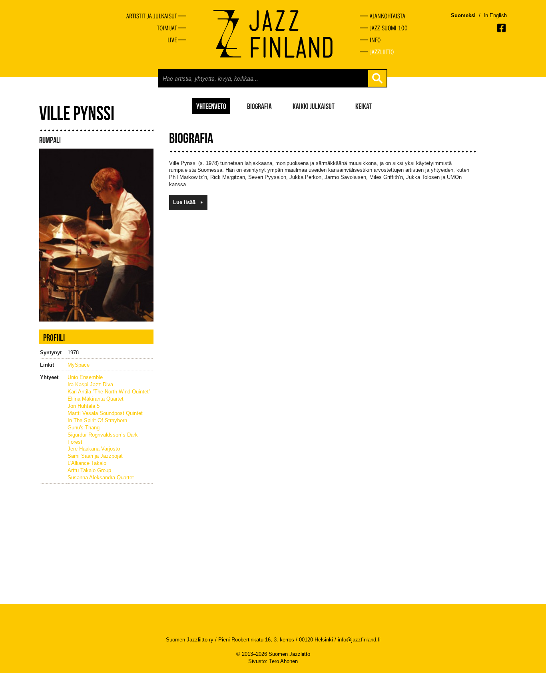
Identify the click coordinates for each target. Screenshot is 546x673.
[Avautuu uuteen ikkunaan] (502, 28)
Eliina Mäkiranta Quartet (96, 399)
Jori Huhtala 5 (84, 406)
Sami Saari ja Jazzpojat (95, 456)
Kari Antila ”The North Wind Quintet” (109, 392)
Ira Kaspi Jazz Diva (90, 384)
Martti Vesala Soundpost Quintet (105, 413)
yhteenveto (211, 106)
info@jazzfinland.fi (359, 640)
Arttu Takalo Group (89, 470)
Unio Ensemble (85, 377)
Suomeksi (463, 15)
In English (495, 15)
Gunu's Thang (84, 428)
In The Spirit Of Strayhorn (97, 420)
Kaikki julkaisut (314, 106)
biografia (259, 106)
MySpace (79, 365)
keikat (363, 106)
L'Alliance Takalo (87, 463)
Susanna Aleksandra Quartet (101, 477)
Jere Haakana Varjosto (94, 449)
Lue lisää (184, 202)
